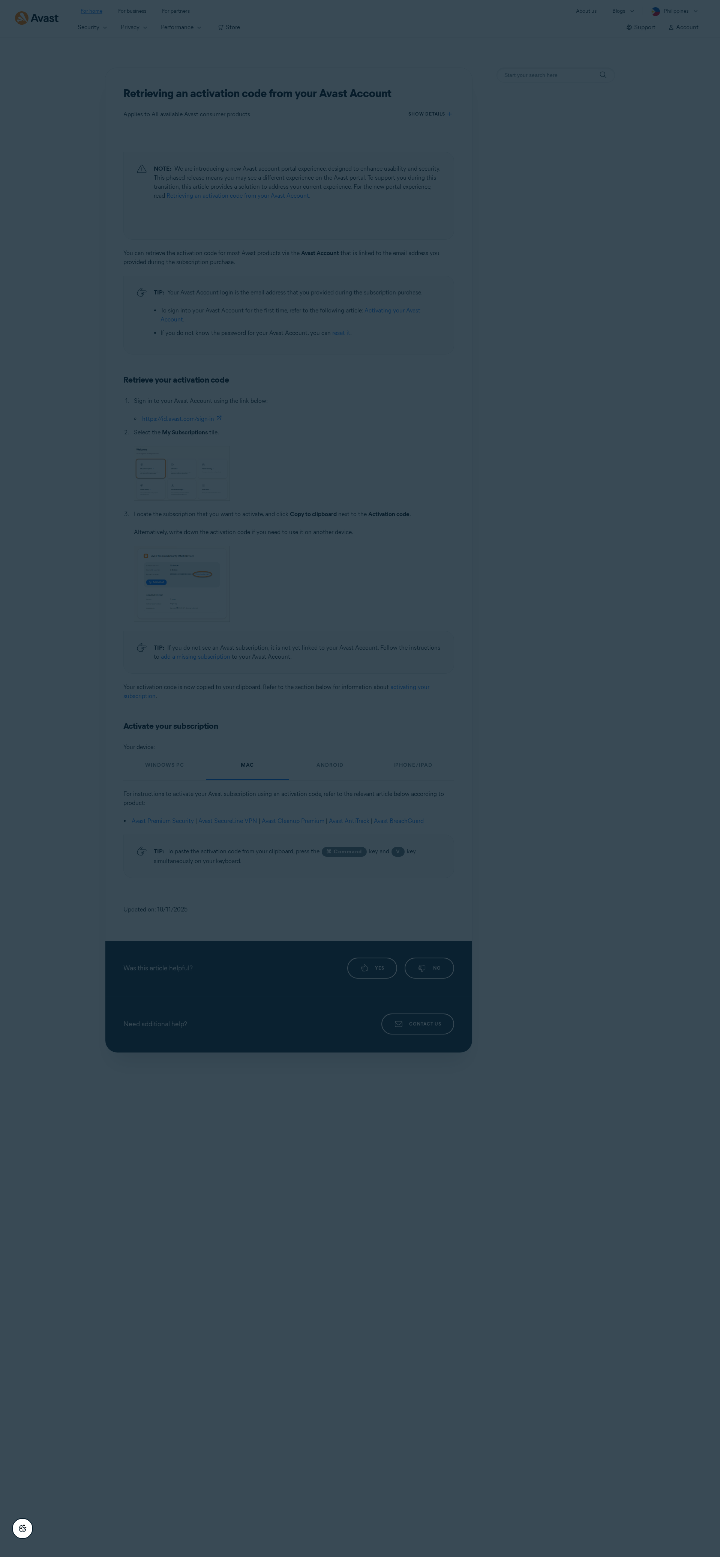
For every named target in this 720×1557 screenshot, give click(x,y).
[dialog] (360, 778)
